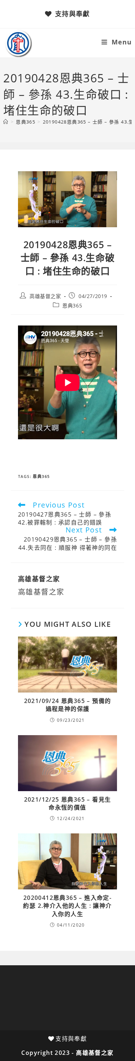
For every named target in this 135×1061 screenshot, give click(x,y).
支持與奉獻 (72, 13)
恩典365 (72, 305)
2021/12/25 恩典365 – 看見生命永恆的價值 (67, 803)
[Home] (5, 121)
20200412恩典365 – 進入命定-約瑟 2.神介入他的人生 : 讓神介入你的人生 (67, 906)
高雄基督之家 (45, 296)
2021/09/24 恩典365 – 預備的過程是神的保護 (67, 705)
